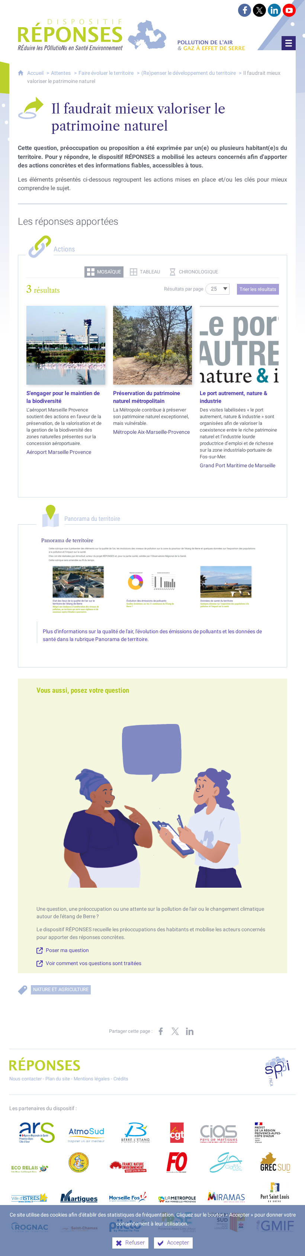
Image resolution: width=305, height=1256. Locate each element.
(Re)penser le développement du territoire (189, 73)
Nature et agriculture (61, 989)
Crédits (120, 1079)
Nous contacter (25, 1079)
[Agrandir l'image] (152, 578)
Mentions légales (92, 1079)
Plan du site (57, 1079)
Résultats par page (183, 289)
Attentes (61, 73)
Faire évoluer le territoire (106, 73)
